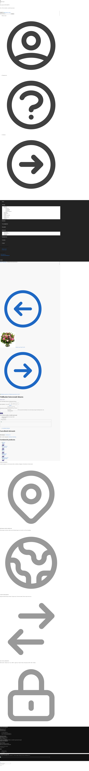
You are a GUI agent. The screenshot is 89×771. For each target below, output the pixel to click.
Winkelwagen (4, 249)
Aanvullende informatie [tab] (6, 428)
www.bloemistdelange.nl (7, 734)
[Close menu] (0, 0)
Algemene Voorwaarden (4, 746)
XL (17, 403)
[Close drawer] (0, 2)
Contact (3, 752)
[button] (1, 196)
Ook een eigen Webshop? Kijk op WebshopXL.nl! (22, 755)
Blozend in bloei (4, 458)
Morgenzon (4, 454)
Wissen (10, 405)
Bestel (1, 413)
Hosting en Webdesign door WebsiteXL (6, 755)
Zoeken (12, 13)
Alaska (3, 443)
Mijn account (4, 15)
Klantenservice (4, 75)
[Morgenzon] (24, 453)
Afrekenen (4, 134)
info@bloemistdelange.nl (7, 733)
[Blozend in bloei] (24, 457)
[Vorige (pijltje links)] (0, 765)
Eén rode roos (4, 447)
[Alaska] (24, 442)
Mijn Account (4, 248)
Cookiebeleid (2, 747)
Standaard (13, 403)
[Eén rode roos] (24, 446)
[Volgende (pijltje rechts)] (1, 765)
